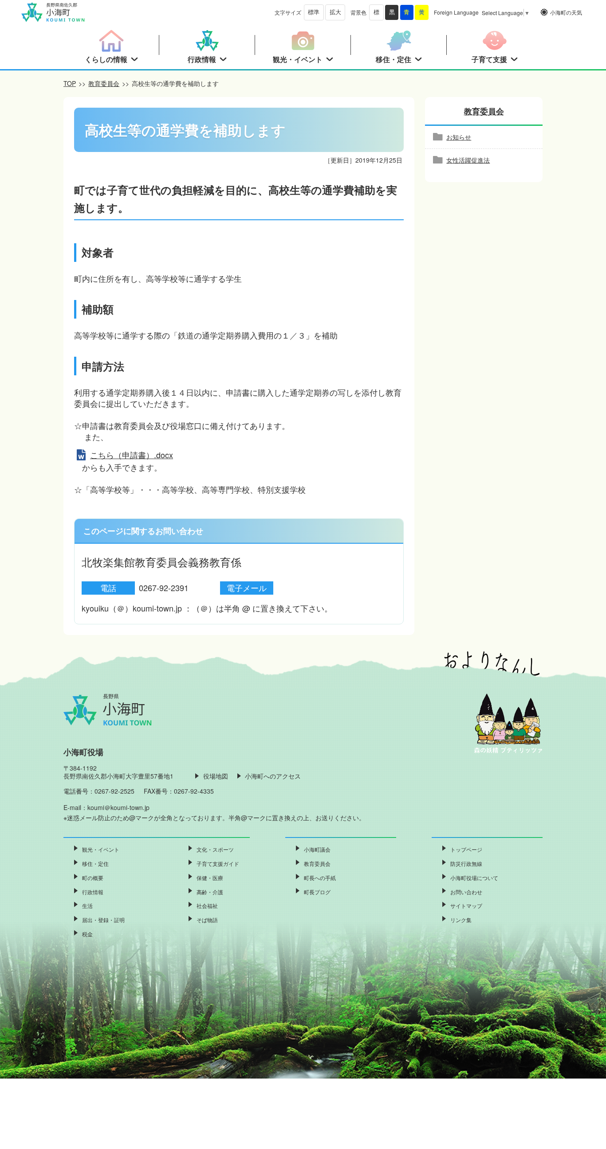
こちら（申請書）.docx (131, 454)
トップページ (466, 849)
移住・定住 (95, 863)
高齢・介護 (210, 892)
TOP (69, 83)
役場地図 (215, 776)
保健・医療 (210, 877)
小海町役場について (474, 877)
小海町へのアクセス (273, 776)
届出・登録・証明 (103, 919)
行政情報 (92, 892)
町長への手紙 (320, 877)
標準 (313, 12)
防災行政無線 (466, 863)
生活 (87, 905)
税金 (87, 934)
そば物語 (207, 919)
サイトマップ (466, 905)
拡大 (335, 12)
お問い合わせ (466, 892)
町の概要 (92, 877)
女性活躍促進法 (468, 160)
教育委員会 (103, 83)
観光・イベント (100, 849)
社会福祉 (207, 905)
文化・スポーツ (215, 849)
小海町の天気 (566, 12)
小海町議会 (317, 849)
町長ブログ (317, 892)
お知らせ (458, 136)
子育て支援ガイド (218, 863)
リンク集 (461, 919)
